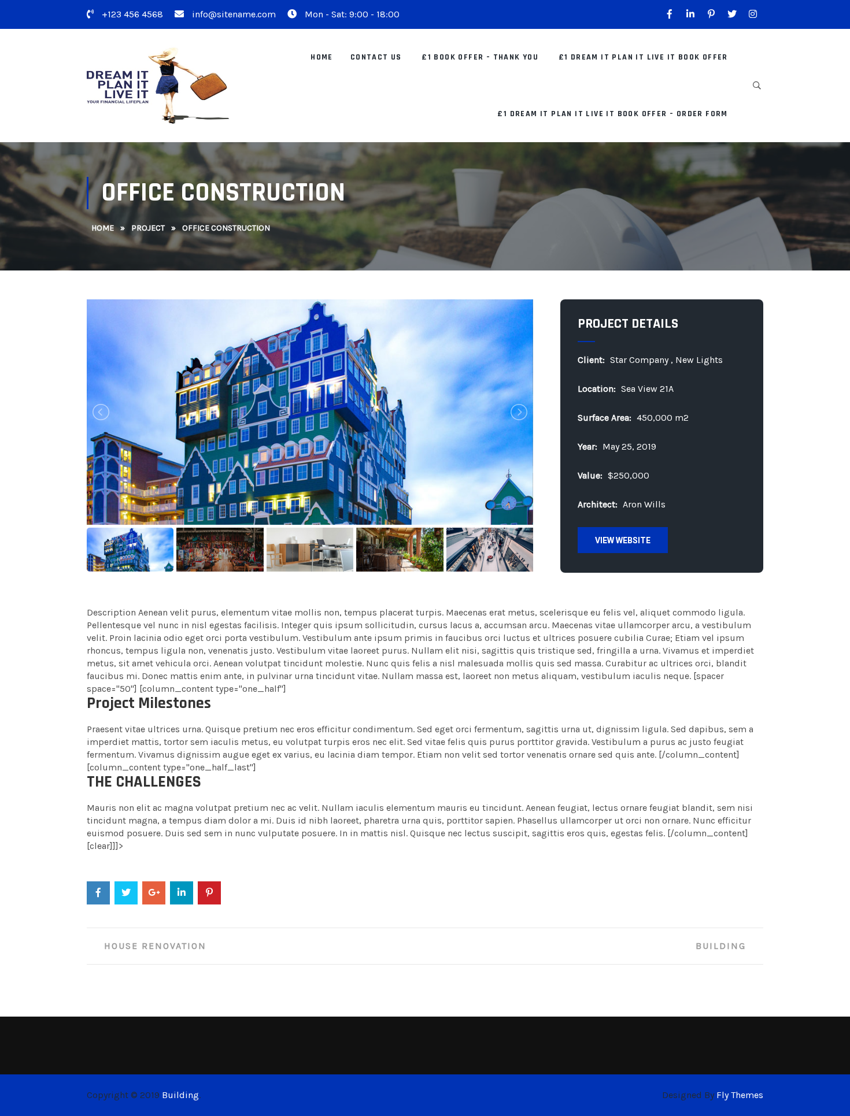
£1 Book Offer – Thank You (480, 57)
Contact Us (376, 57)
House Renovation (155, 945)
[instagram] (753, 14)
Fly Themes (739, 1094)
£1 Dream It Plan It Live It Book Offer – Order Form (612, 114)
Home (322, 57)
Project (148, 228)
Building (721, 945)
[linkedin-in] (690, 14)
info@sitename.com (233, 14)
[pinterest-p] (711, 14)
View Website (623, 540)
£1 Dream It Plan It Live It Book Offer (643, 57)
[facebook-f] (669, 14)
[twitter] (732, 14)
